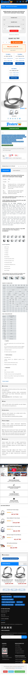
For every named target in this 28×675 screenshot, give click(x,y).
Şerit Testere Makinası (20, 604)
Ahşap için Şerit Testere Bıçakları (20, 657)
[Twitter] (10, 119)
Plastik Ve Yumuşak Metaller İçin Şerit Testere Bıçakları (20, 659)
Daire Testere (19, 602)
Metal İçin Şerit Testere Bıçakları (11, 6)
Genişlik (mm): (14, 22)
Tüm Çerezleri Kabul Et (19, 671)
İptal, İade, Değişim (18, 649)
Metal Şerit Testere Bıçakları (7, 599)
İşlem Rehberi (17, 645)
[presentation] (24, 564)
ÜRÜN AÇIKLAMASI (6, 170)
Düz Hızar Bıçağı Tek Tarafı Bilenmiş (14, 534)
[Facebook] (8, 119)
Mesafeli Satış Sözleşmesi (19, 651)
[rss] (11, 627)
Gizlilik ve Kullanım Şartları (7, 657)
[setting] (20, 1)
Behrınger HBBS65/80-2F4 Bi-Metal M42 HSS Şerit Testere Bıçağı (20, 580)
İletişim (3, 647)
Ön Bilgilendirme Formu (19, 652)
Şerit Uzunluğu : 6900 (7, 582)
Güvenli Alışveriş (14, 501)
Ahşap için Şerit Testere (6, 596)
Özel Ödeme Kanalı (5, 659)
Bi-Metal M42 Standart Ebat (22, 6)
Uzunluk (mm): (14, 17)
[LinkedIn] (13, 119)
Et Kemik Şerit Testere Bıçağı (12, 509)
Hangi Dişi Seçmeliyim (14, 30)
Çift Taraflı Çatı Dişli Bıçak (12, 543)
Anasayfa (3, 6)
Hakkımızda (4, 645)
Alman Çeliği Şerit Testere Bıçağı (13, 518)
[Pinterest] (15, 119)
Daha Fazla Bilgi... (18, 668)
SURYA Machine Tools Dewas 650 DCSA (10, 558)
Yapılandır (11, 671)
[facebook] (2, 627)
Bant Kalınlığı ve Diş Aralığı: (14, 26)
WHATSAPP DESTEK (14, 128)
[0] (26, 2)
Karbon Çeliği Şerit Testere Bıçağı (13, 526)
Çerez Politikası (18, 647)
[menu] (17, 1)
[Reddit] (20, 119)
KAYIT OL (24, 637)
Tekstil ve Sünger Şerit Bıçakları (8, 602)
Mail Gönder (3, 620)
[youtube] (5, 627)
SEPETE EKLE (18, 42)
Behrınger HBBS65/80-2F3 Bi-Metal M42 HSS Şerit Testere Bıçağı (7, 580)
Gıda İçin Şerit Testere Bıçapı (19, 596)
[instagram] (8, 627)
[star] (7, 512)
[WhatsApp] (17, 119)
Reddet (5, 671)
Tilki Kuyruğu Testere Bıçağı (7, 604)
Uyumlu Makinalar (16, 170)
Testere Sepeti (5, 381)
